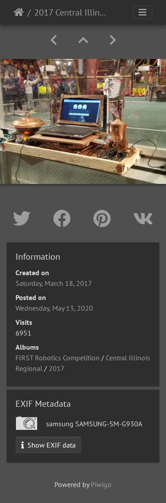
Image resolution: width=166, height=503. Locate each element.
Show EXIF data (51, 445)
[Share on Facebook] (64, 218)
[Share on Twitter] (24, 218)
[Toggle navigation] (142, 12)
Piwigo (101, 484)
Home (19, 12)
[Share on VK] (143, 218)
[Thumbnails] (83, 40)
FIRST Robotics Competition (57, 357)
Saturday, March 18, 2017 (53, 283)
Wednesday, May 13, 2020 (54, 308)
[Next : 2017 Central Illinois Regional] (113, 40)
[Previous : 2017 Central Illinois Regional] (53, 40)
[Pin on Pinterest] (104, 218)
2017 (57, 368)
